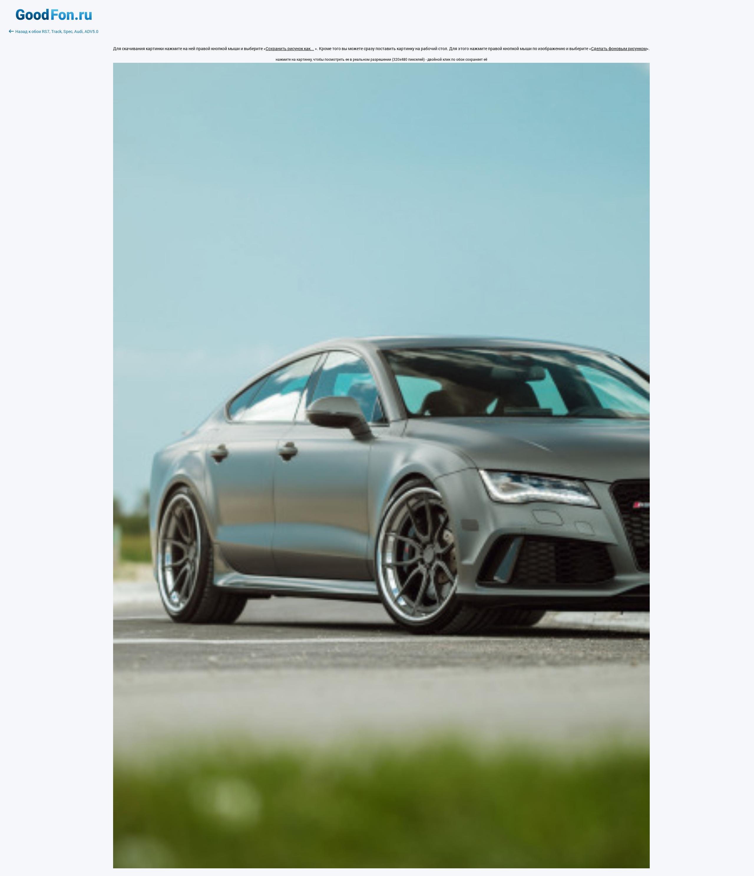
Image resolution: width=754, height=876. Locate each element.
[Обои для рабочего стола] (54, 18)
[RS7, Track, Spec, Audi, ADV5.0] (381, 867)
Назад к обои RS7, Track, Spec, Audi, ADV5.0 (56, 31)
